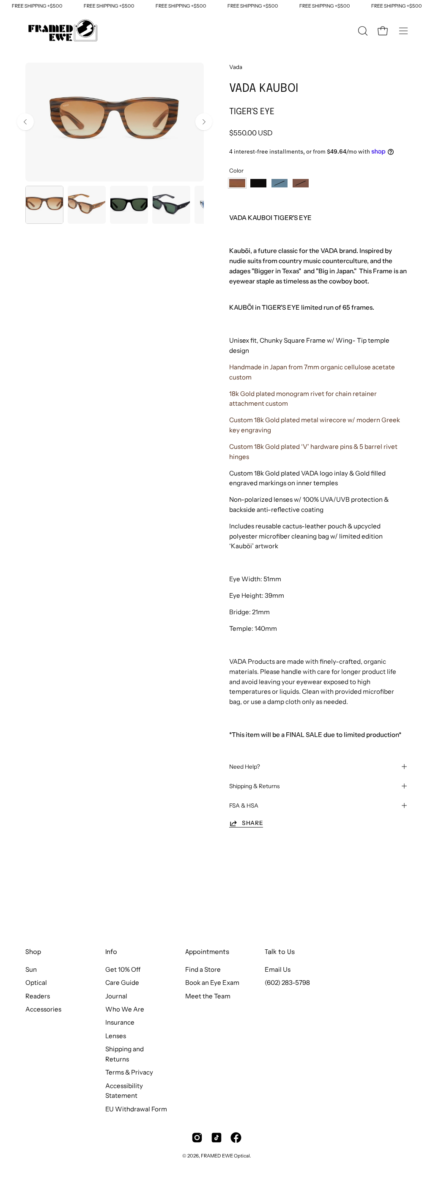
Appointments (207, 952)
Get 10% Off (122, 969)
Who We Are (124, 1009)
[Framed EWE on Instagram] (197, 1137)
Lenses (115, 1036)
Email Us (277, 969)
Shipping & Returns (254, 786)
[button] (362, 31)
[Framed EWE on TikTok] (216, 1137)
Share (252, 822)
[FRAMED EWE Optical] (63, 31)
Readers (37, 996)
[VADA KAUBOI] (44, 205)
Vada (235, 66)
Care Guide (122, 983)
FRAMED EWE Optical (225, 1156)
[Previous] (25, 121)
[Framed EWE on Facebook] (236, 1137)
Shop (33, 952)
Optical (36, 983)
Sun (31, 969)
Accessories (43, 1009)
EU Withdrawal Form (136, 1109)
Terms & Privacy (129, 1072)
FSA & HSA (243, 805)
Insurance (119, 1023)
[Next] (203, 121)
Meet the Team (207, 996)
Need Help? (244, 766)
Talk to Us (280, 952)
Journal (116, 996)
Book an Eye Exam (212, 983)
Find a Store (203, 969)
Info (111, 952)
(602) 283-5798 (287, 983)
